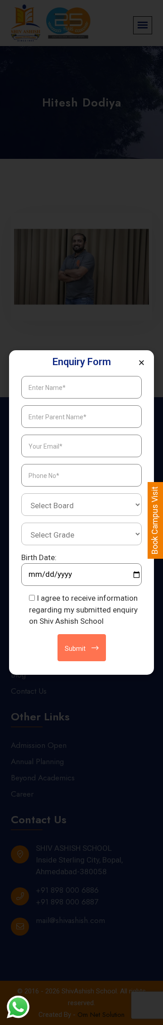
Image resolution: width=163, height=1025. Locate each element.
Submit (76, 648)
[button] (141, 362)
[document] (81, 512)
